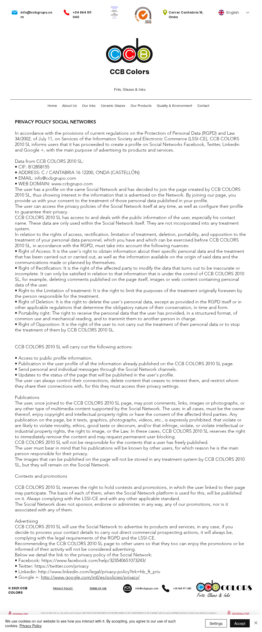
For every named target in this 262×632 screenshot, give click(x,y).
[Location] (165, 12)
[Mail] (14, 12)
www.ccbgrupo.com (72, 184)
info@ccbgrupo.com (55, 178)
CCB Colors (129, 71)
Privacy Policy (30, 625)
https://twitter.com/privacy (62, 566)
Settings (216, 623)
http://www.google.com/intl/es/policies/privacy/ (90, 577)
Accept (239, 623)
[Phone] (66, 12)
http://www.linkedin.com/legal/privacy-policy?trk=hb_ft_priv (99, 571)
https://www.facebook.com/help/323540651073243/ (93, 560)
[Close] (256, 623)
